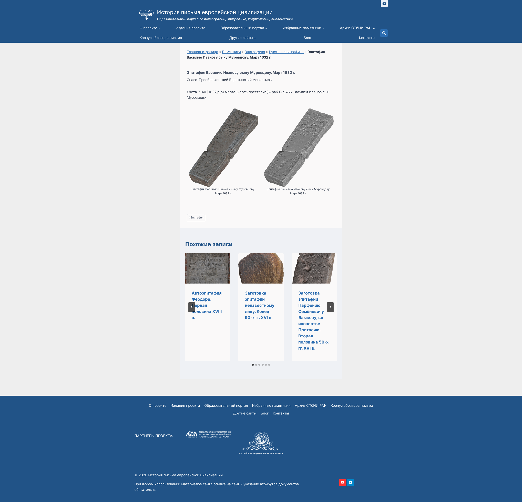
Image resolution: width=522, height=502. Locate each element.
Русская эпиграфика (286, 52)
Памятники (231, 52)
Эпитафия (196, 217)
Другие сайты (245, 413)
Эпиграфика (255, 52)
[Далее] (330, 307)
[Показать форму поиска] (384, 33)
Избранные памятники (271, 405)
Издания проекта (190, 28)
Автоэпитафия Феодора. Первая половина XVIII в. (207, 305)
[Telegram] (350, 482)
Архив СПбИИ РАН (311, 405)
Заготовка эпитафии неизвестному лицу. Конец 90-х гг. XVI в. (259, 305)
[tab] (253, 365)
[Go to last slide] (191, 307)
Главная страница (202, 52)
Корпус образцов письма (161, 38)
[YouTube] (384, 3)
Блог (308, 38)
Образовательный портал (226, 405)
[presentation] (207, 268)
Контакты (367, 38)
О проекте (157, 405)
